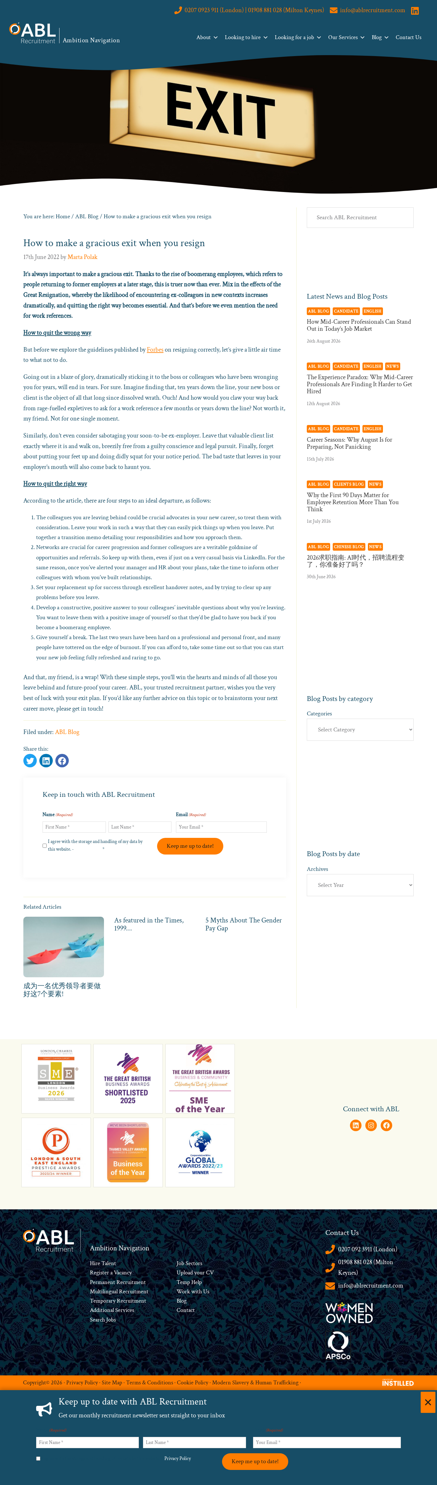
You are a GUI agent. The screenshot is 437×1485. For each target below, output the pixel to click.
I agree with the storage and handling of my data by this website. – (118, 1459)
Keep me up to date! (190, 846)
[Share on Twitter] (30, 760)
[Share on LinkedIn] (62, 760)
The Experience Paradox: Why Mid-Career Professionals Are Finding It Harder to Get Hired (360, 384)
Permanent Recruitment (118, 1282)
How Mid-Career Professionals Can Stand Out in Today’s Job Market (359, 325)
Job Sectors (189, 1263)
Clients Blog (349, 484)
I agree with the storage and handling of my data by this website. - (95, 845)
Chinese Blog (349, 547)
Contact (186, 1310)
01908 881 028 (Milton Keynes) (365, 1267)
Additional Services (112, 1310)
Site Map (112, 1382)
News (392, 366)
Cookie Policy (192, 1382)
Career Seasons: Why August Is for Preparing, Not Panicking (349, 443)
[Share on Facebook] (46, 760)
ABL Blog (67, 732)
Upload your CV (195, 1272)
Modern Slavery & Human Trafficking (255, 1382)
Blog (377, 37)
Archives (317, 869)
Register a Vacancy (111, 1272)
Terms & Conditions (149, 1382)
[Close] (428, 1402)
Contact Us (408, 37)
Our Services (343, 37)
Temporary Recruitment (118, 1301)
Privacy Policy (88, 849)
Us (205, 1291)
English (373, 311)
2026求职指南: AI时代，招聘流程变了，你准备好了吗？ (355, 561)
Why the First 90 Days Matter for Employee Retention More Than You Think (353, 502)
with (196, 1291)
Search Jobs (103, 1319)
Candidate (346, 311)
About (203, 37)
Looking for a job (294, 37)
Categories (319, 714)
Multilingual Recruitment (119, 1291)
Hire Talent (103, 1263)
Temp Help (189, 1282)
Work (184, 1291)
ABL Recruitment (32, 32)
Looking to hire (243, 37)
